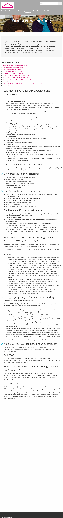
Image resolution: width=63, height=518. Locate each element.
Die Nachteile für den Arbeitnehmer (13, 73)
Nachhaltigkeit (46, 11)
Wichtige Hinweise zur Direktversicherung (15, 66)
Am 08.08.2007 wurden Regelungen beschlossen (17, 79)
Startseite (4, 11)
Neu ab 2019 (6, 85)
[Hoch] (2, 90)
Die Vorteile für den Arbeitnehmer (13, 71)
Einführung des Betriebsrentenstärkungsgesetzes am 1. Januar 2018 (22, 83)
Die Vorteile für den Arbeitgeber (12, 69)
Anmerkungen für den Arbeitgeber (13, 67)
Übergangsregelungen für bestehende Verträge (16, 77)
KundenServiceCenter (15, 11)
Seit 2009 (5, 81)
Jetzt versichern (27, 11)
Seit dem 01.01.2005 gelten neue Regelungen (16, 75)
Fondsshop (36, 11)
